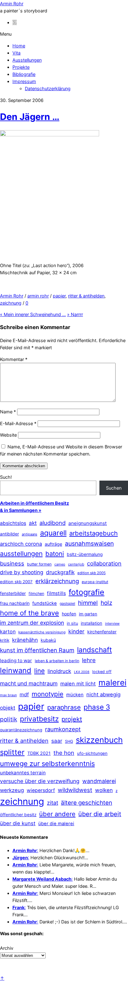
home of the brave (29, 613)
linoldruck (59, 671)
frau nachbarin (15, 603)
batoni (54, 553)
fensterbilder (13, 593)
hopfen (69, 613)
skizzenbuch (99, 740)
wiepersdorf (41, 790)
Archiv (6, 948)
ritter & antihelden (86, 295)
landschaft (94, 649)
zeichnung (10, 303)
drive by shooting (21, 572)
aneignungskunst (87, 523)
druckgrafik (60, 572)
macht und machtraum (28, 683)
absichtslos (13, 523)
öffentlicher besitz (18, 814)
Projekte (21, 67)
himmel (88, 602)
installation (91, 623)
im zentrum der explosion (32, 622)
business (12, 563)
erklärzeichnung (57, 581)
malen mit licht (78, 683)
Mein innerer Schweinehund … (33, 314)
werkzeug (12, 790)
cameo (59, 564)
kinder (76, 631)
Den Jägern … (29, 116)
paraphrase (64, 707)
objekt (7, 708)
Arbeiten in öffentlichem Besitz (34, 503)
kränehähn (25, 640)
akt (33, 523)
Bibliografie (23, 74)
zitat (52, 802)
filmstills (56, 593)
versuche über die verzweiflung (40, 781)
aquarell (53, 533)
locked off (102, 671)
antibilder (9, 533)
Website (8, 435)
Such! (6, 477)
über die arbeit (99, 814)
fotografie (86, 592)
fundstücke (44, 603)
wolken (104, 790)
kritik (4, 640)
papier (59, 295)
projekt (72, 719)
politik (8, 719)
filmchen (36, 593)
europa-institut (95, 581)
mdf (24, 694)
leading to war (16, 660)
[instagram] (14, 22)
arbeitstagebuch (93, 533)
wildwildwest (75, 789)
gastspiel (67, 603)
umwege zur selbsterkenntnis (47, 763)
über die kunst (17, 823)
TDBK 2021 (39, 753)
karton (8, 631)
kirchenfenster (102, 631)
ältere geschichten (86, 802)
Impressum (24, 81)
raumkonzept (63, 729)
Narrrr (75, 314)
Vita (16, 52)
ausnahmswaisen (89, 543)
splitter (12, 752)
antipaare (29, 534)
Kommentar (13, 359)
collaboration (104, 563)
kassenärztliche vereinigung (42, 632)
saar (56, 740)
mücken (75, 695)
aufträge (53, 544)
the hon (63, 752)
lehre (89, 660)
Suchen (113, 488)
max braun (8, 695)
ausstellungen (21, 553)
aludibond (52, 522)
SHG (69, 741)
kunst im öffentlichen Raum (37, 650)
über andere (57, 814)
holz (106, 602)
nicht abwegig (103, 694)
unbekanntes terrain (23, 773)
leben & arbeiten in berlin (57, 660)
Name (8, 411)
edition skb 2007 (16, 581)
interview (112, 623)
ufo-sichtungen (92, 753)
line (39, 671)
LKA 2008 (81, 672)
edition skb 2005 (91, 573)
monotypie (47, 694)
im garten (88, 613)
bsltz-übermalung (85, 554)
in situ (72, 623)
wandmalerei (99, 781)
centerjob (76, 564)
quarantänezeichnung (21, 729)
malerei (112, 682)
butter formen (39, 564)
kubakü (48, 640)
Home (18, 45)
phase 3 (97, 707)
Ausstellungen (27, 60)
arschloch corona (21, 544)
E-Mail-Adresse (18, 423)
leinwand (15, 670)
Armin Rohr (11, 295)
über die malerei (56, 823)
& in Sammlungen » (20, 510)
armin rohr (38, 295)
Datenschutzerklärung (48, 88)
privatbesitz (39, 719)
